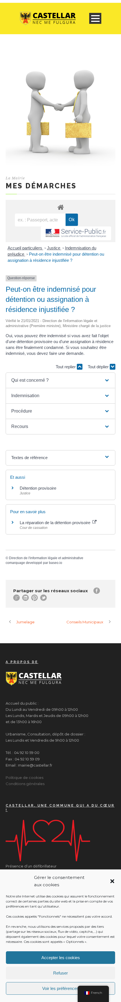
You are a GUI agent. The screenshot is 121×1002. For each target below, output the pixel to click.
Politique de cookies (24, 777)
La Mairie (15, 178)
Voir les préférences (60, 988)
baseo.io (55, 563)
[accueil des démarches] (60, 207)
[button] (112, 881)
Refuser (60, 973)
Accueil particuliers (25, 248)
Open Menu (95, 18)
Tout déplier (99, 366)
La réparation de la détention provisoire (55, 522)
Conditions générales (25, 783)
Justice (54, 248)
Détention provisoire (38, 488)
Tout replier (66, 366)
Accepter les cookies (60, 957)
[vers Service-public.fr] (76, 233)
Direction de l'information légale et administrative (46, 558)
